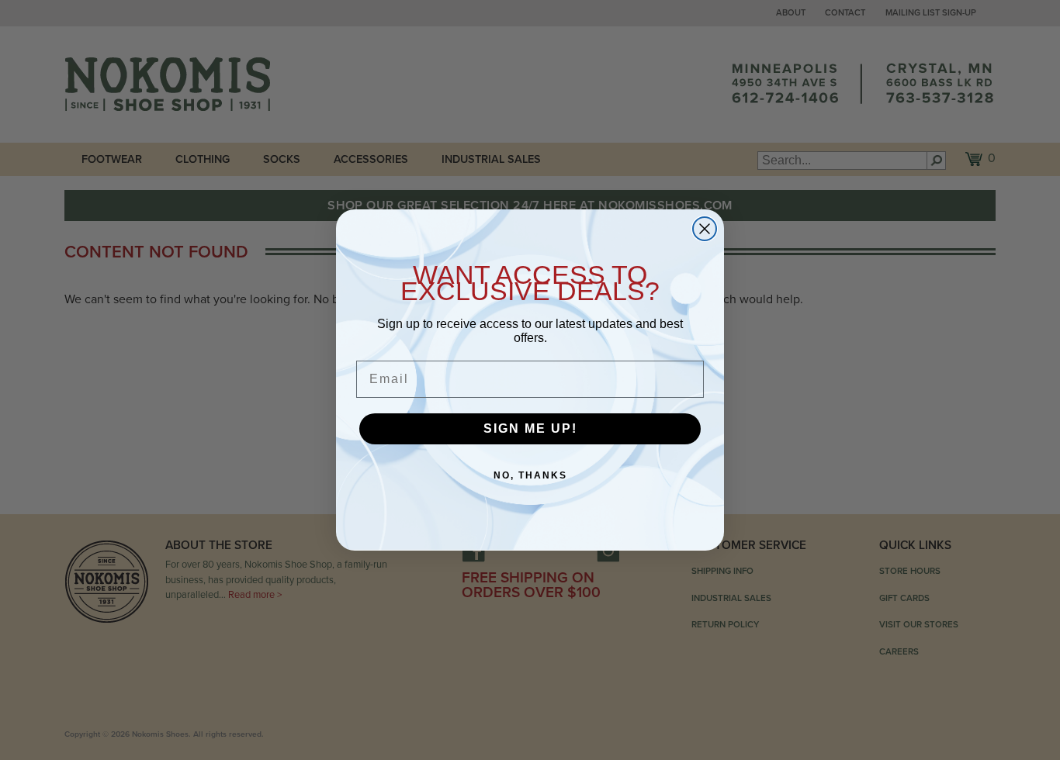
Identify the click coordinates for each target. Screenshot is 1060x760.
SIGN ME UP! (530, 428)
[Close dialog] (704, 228)
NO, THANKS (530, 475)
